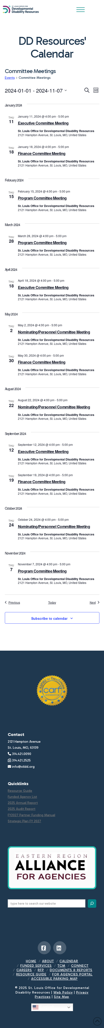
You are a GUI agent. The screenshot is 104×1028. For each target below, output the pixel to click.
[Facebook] (44, 947)
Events (10, 78)
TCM (61, 966)
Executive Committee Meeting (43, 123)
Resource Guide (20, 791)
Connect (80, 966)
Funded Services (36, 966)
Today (52, 602)
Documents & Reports (71, 970)
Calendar (68, 961)
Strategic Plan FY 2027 (24, 821)
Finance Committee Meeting (42, 153)
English (46, 1007)
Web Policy (63, 992)
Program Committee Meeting (42, 198)
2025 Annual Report (23, 803)
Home (31, 961)
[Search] (92, 903)
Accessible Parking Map (54, 979)
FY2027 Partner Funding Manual (31, 815)
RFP (41, 970)
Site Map (61, 997)
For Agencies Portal (72, 974)
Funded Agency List (22, 797)
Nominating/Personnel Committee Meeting (54, 332)
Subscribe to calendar (49, 618)
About (48, 961)
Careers (24, 970)
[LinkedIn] (59, 947)
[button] (80, 9)
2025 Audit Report (21, 809)
